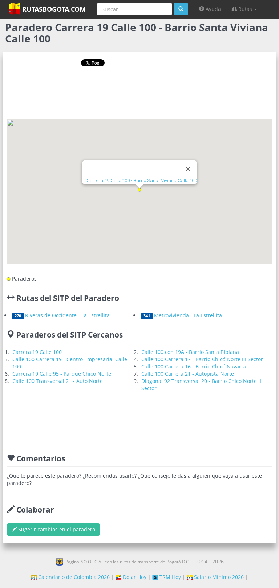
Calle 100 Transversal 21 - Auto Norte (57, 380)
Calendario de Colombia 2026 (73, 576)
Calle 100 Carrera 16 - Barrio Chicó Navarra (193, 366)
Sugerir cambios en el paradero (56, 529)
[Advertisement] (139, 95)
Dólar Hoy (133, 576)
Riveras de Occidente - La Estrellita (62, 315)
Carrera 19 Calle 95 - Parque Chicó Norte (61, 373)
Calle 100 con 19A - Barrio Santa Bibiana (190, 351)
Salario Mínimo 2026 (218, 576)
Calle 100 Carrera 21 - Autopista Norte (187, 373)
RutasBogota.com (53, 9)
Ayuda (212, 8)
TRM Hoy (169, 576)
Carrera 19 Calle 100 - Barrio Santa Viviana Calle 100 (141, 180)
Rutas (245, 8)
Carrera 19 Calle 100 (37, 351)
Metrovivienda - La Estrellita (182, 315)
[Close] (188, 168)
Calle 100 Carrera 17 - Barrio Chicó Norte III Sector (202, 359)
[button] (139, 190)
